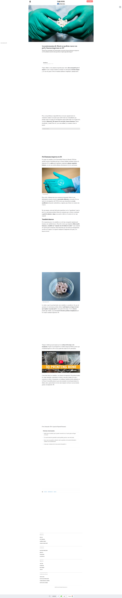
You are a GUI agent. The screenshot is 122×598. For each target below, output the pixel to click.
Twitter (41, 563)
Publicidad (42, 554)
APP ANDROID (42, 539)
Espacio (45, 491)
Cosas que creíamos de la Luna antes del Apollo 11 (55, 444)
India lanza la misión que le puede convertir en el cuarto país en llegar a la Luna (60, 434)
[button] (58, 596)
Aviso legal (42, 576)
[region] (52, 56)
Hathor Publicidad (44, 550)
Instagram (42, 567)
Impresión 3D (50, 491)
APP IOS (41, 537)
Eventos (41, 552)
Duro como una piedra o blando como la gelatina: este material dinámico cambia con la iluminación (60, 440)
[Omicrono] (61, 4)
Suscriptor (42, 556)
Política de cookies (44, 582)
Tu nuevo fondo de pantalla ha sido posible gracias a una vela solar (59, 437)
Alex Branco (45, 62)
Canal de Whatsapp (44, 543)
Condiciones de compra (44, 580)
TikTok (41, 569)
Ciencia (55, 491)
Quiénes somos (43, 541)
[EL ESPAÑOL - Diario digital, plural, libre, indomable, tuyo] (61, 1)
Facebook (42, 565)
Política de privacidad (44, 578)
